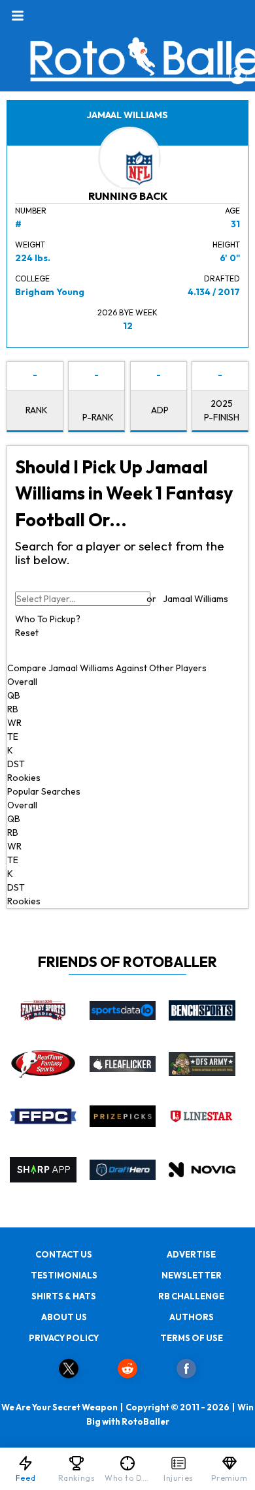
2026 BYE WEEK (127, 312)
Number (30, 210)
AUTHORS (191, 1317)
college (32, 278)
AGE (232, 210)
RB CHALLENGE (191, 1296)
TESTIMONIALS (64, 1275)
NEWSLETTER (192, 1275)
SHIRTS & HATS (63, 1296)
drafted (222, 278)
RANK (37, 410)
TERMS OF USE (191, 1338)
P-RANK (98, 417)
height (226, 244)
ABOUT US (64, 1317)
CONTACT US (63, 1254)
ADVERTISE (191, 1254)
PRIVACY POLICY (64, 1338)
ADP (160, 410)
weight (30, 244)
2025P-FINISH (221, 410)
